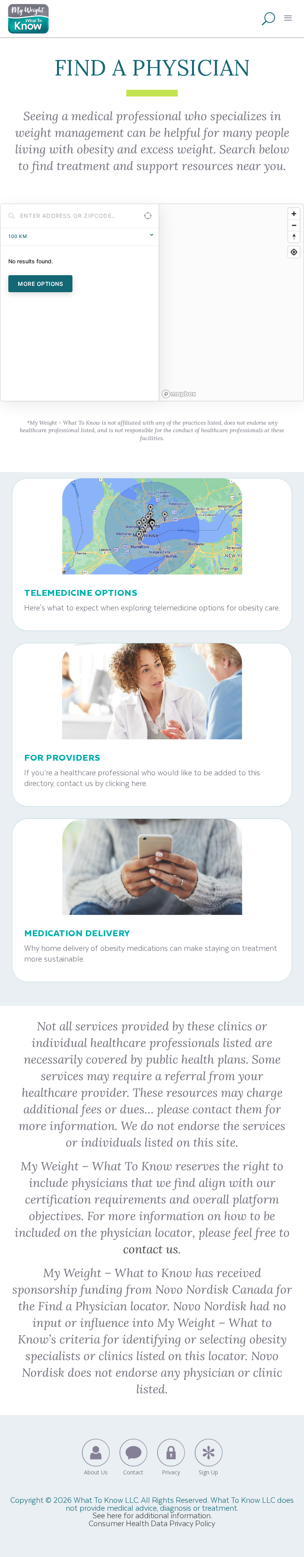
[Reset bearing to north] (294, 236)
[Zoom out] (294, 225)
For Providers (62, 757)
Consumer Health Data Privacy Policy (152, 1523)
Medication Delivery (77, 933)
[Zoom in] (294, 213)
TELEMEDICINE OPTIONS (80, 592)
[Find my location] (294, 252)
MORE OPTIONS (40, 283)
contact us (150, 1249)
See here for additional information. (152, 1515)
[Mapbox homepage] (179, 394)
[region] (231, 302)
